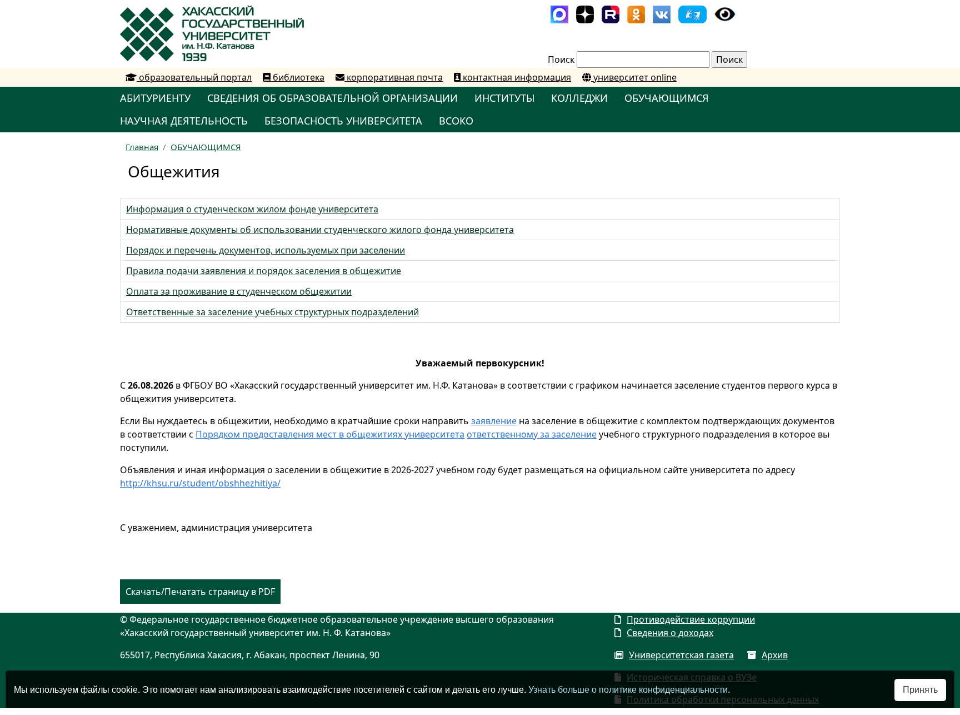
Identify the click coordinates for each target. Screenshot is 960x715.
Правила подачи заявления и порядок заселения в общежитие (263, 271)
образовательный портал (194, 77)
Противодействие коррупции (691, 619)
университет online (634, 77)
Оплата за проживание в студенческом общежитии (239, 291)
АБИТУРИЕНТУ (155, 98)
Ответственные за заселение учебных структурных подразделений (272, 312)
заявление (494, 421)
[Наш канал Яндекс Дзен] (585, 13)
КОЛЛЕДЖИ (579, 98)
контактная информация (516, 77)
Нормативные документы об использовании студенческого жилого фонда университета (320, 230)
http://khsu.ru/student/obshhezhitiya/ (200, 483)
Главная (142, 146)
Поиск (561, 59)
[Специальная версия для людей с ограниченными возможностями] (725, 13)
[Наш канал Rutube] (610, 13)
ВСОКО (456, 120)
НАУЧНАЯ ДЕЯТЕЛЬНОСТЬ (184, 120)
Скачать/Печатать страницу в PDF (200, 591)
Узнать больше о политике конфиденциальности (628, 689)
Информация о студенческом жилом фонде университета (252, 209)
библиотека (297, 77)
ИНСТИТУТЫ (504, 98)
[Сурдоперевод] (692, 13)
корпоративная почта (393, 77)
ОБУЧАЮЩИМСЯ (666, 98)
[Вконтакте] (661, 13)
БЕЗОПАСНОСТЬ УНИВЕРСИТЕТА (343, 120)
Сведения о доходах (670, 633)
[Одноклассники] (636, 13)
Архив (775, 655)
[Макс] (559, 13)
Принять (920, 689)
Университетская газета (681, 655)
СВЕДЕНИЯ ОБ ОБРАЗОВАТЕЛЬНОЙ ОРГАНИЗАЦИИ (332, 98)
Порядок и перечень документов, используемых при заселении (265, 250)
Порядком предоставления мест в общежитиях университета (330, 434)
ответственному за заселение (532, 434)
